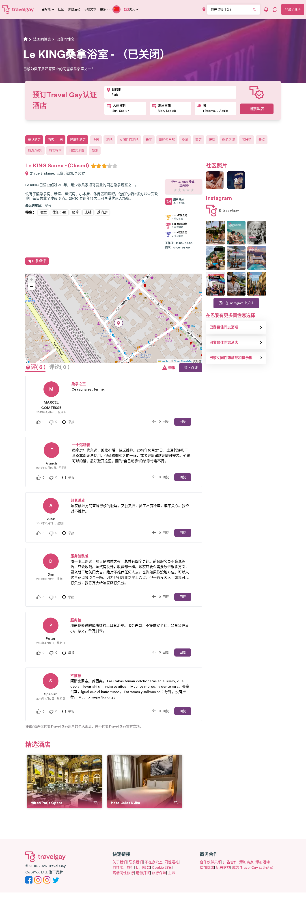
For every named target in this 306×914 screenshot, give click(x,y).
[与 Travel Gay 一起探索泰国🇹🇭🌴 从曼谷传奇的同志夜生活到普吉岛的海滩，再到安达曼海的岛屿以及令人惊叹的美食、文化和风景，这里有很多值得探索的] (215, 258)
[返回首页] (18, 9)
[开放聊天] (275, 9)
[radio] (93, 166)
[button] (118, 323)
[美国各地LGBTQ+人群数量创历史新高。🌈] (215, 284)
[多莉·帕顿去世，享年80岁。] (256, 233)
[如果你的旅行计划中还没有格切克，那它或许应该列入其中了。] (215, 233)
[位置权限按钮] (204, 9)
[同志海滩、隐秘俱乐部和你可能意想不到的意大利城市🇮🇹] (236, 233)
